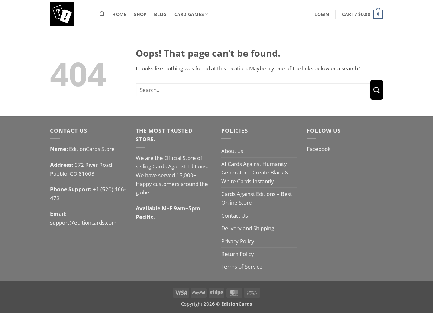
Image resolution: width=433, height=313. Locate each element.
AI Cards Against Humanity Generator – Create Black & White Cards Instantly (254, 172)
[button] (321, 14)
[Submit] (376, 90)
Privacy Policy (237, 241)
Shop (140, 14)
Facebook (319, 149)
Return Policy (237, 254)
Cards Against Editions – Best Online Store (256, 198)
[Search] (102, 14)
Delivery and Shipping (247, 228)
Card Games (189, 14)
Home (119, 14)
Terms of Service (241, 266)
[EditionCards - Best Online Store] (70, 14)
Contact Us (234, 215)
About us (232, 150)
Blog (160, 14)
